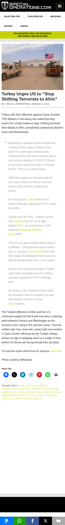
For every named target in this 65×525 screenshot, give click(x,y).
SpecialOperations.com (26, 6)
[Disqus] (32, 445)
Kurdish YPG (38, 389)
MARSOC (7, 392)
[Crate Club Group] (32, 505)
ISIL (20, 225)
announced (36, 251)
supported (19, 221)
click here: (56, 351)
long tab (52, 389)
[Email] (58, 521)
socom (31, 392)
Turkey (31, 199)
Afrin (21, 386)
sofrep (46, 392)
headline (23, 389)
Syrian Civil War (46, 395)
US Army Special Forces (27, 399)
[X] (45, 521)
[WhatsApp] (19, 521)
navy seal (19, 392)
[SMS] (6, 521)
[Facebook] (32, 521)
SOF (38, 392)
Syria (11, 303)
